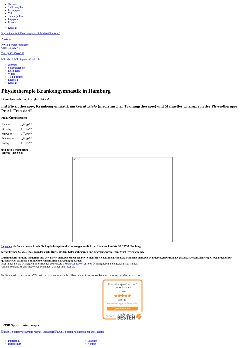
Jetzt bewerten (122, 308)
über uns (12, 4)
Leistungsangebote (72, 263)
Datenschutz (14, 343)
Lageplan (13, 19)
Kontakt (12, 22)
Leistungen (14, 10)
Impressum (14, 340)
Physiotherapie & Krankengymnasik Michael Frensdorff (30, 33)
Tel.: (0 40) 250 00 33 (12, 53)
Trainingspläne (16, 16)
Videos (11, 13)
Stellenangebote (16, 7)
